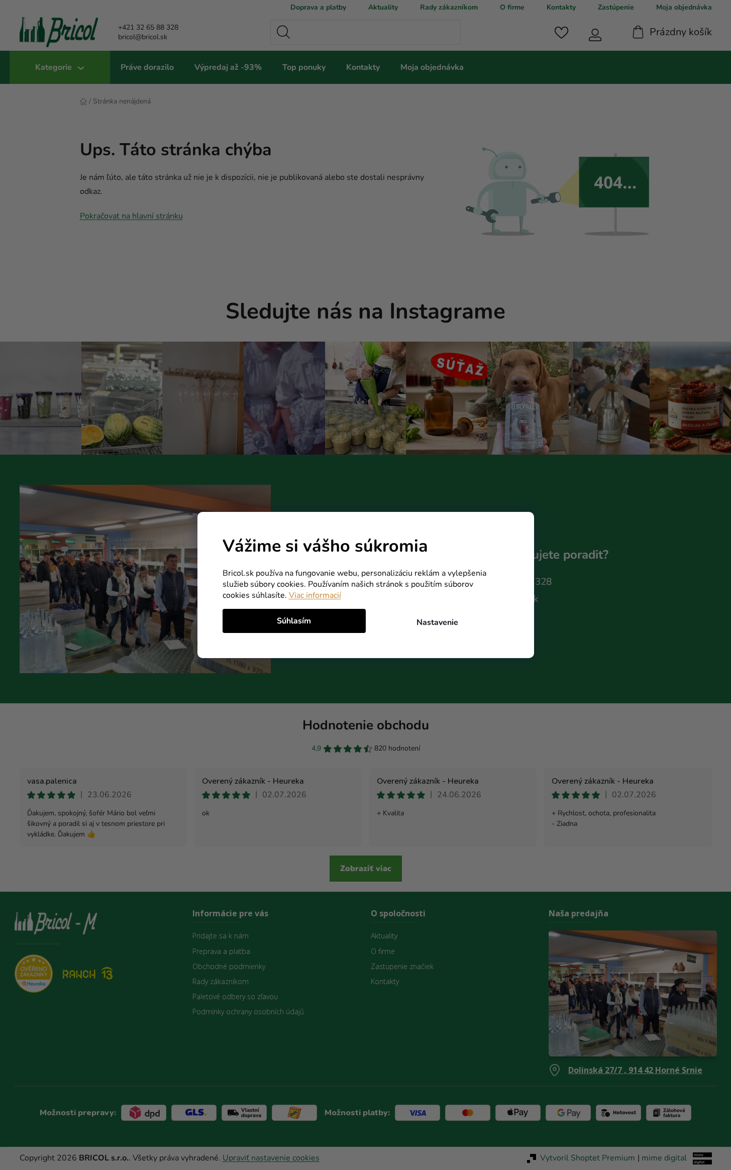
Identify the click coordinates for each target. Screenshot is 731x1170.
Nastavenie (437, 622)
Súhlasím (294, 620)
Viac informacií (315, 595)
